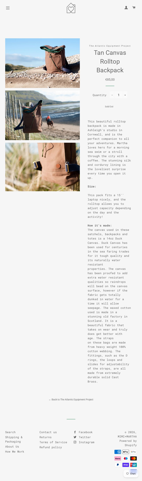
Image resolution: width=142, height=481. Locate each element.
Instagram (85, 442)
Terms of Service (53, 442)
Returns (45, 437)
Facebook (85, 432)
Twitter (84, 437)
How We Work (14, 451)
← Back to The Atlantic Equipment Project (71, 399)
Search (10, 432)
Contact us (48, 432)
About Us (12, 446)
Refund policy (50, 447)
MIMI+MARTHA (127, 436)
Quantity (99, 95)
